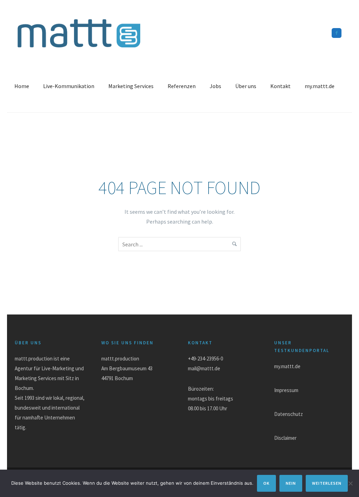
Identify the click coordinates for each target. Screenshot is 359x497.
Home (21, 86)
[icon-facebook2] (336, 33)
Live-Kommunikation (68, 86)
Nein (291, 483)
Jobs (215, 86)
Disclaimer (285, 438)
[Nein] (350, 483)
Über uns (245, 86)
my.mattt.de (319, 86)
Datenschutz (288, 414)
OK (266, 483)
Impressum (286, 390)
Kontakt (280, 86)
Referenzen (182, 86)
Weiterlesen (326, 483)
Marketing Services (131, 86)
